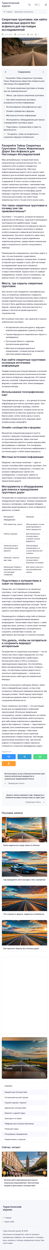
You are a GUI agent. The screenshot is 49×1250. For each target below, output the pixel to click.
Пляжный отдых (12, 1129)
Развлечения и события (15, 1139)
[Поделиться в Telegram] (24, 756)
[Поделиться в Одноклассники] (9, 763)
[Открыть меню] (45, 4)
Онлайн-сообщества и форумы (20, 111)
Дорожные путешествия (15, 1108)
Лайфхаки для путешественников (19, 1124)
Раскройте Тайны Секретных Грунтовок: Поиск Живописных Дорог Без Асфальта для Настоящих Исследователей (24, 81)
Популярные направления (16, 1134)
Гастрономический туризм (16, 1097)
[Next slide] (43, 1074)
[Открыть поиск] (29, 4)
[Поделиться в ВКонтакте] (9, 756)
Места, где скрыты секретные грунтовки (25, 95)
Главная (8, 1218)
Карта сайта (9, 1222)
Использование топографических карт (24, 107)
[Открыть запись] (24, 832)
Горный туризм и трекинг (16, 1103)
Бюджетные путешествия (16, 1092)
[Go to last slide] (4, 1173)
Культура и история (13, 1118)
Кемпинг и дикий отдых (15, 1113)
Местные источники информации (21, 115)
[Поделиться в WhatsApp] (40, 756)
